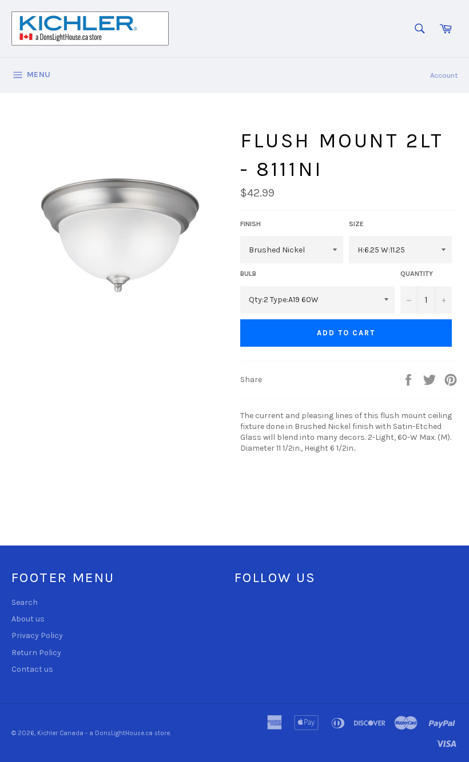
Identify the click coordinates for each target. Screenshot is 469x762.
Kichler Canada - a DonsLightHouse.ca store (103, 733)
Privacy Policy (37, 635)
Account (444, 75)
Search (24, 602)
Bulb (248, 274)
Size (356, 224)
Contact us (32, 669)
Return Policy (36, 652)
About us (28, 619)
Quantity (416, 274)
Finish (250, 224)
